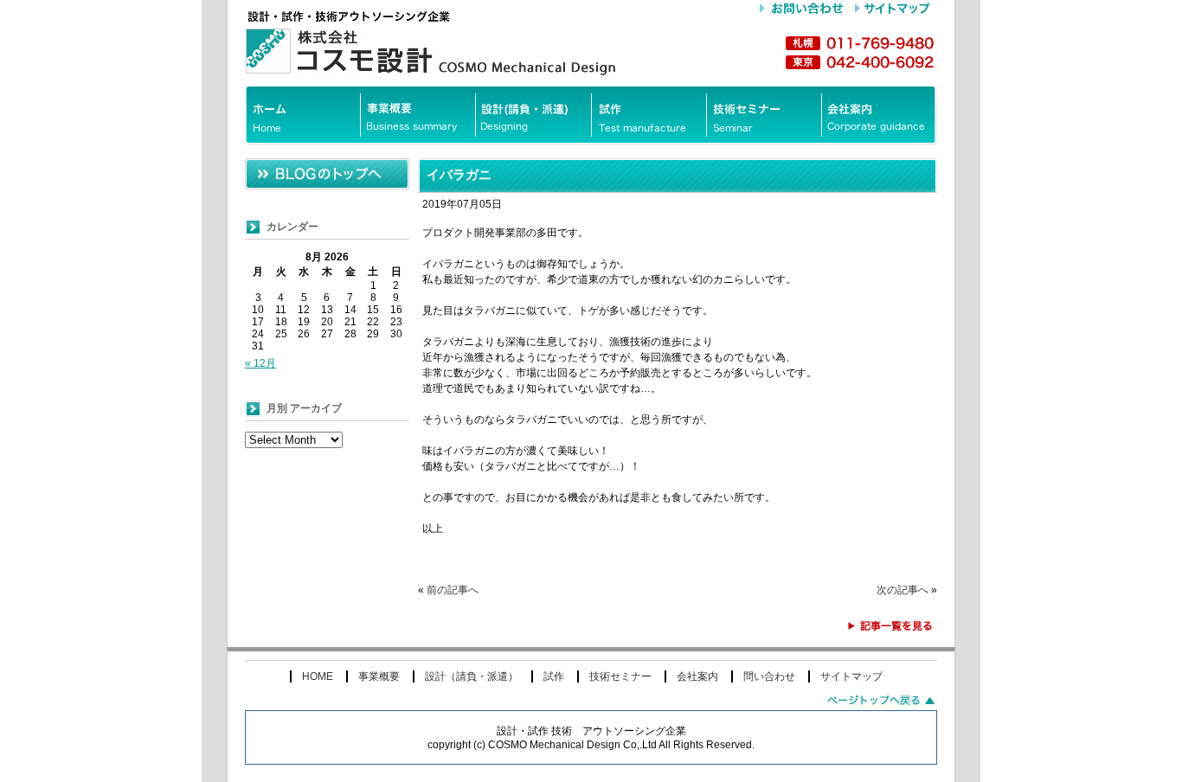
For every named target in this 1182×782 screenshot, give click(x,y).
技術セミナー (620, 676)
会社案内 (697, 676)
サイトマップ (851, 676)
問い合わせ (769, 676)
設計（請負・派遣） (471, 676)
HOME (317, 676)
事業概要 (379, 676)
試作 (553, 676)
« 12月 (260, 363)
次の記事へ (902, 590)
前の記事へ (453, 590)
